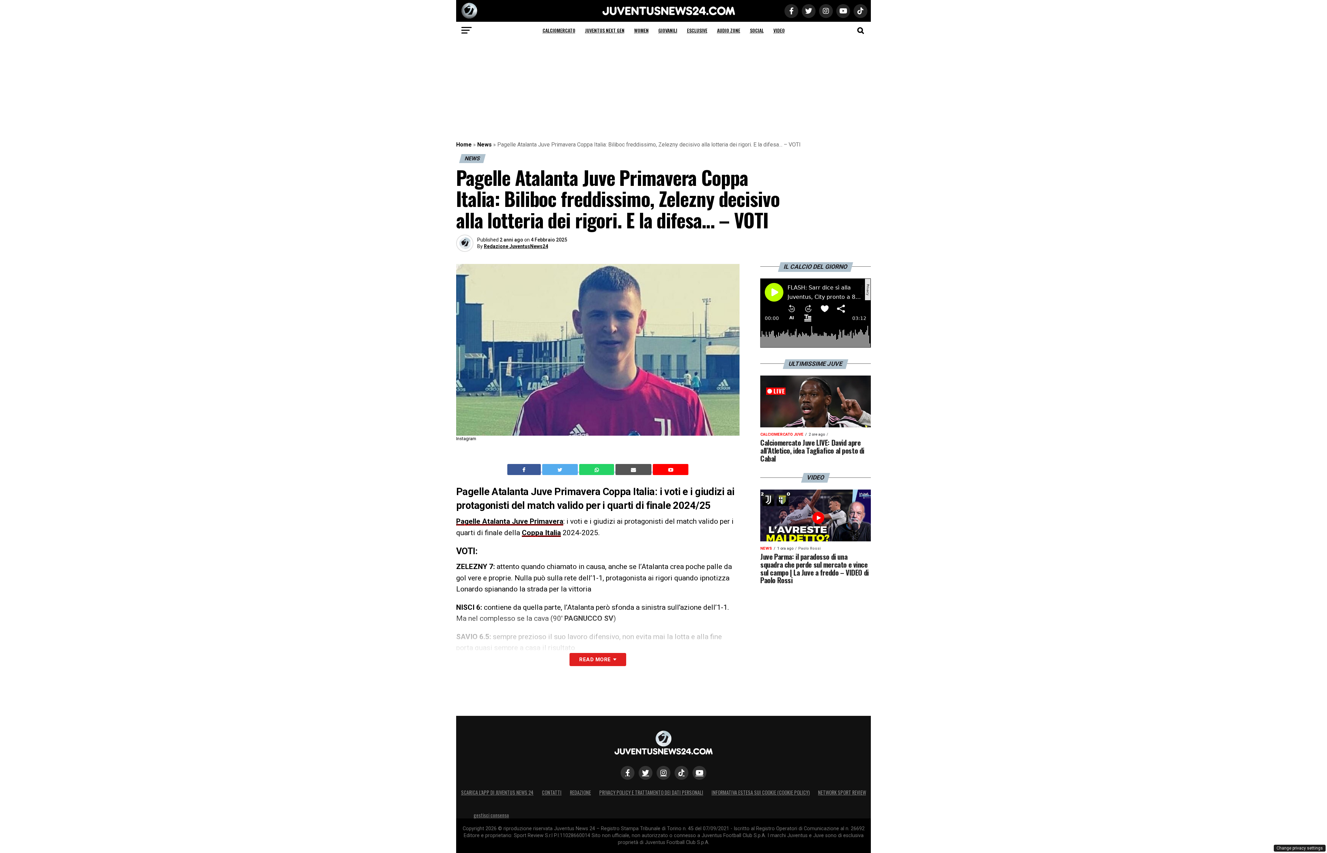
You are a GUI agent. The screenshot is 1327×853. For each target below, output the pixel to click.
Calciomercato (559, 30)
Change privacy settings (1300, 848)
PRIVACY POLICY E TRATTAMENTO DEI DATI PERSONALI (651, 792)
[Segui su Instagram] (663, 773)
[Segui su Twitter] (645, 773)
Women (641, 30)
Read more (595, 659)
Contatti (552, 792)
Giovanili (667, 30)
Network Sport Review (842, 792)
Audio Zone (728, 30)
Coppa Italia (541, 533)
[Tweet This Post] (560, 469)
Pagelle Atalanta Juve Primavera (509, 521)
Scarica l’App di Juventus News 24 (497, 792)
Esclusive (697, 30)
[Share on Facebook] (525, 469)
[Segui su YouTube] (699, 773)
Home (464, 144)
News (484, 144)
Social (757, 30)
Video (779, 30)
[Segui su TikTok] (681, 773)
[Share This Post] (597, 469)
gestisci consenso (491, 815)
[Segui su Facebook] (627, 773)
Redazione (580, 792)
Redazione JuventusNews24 (516, 246)
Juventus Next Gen (604, 30)
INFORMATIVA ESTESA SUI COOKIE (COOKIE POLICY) (761, 792)
